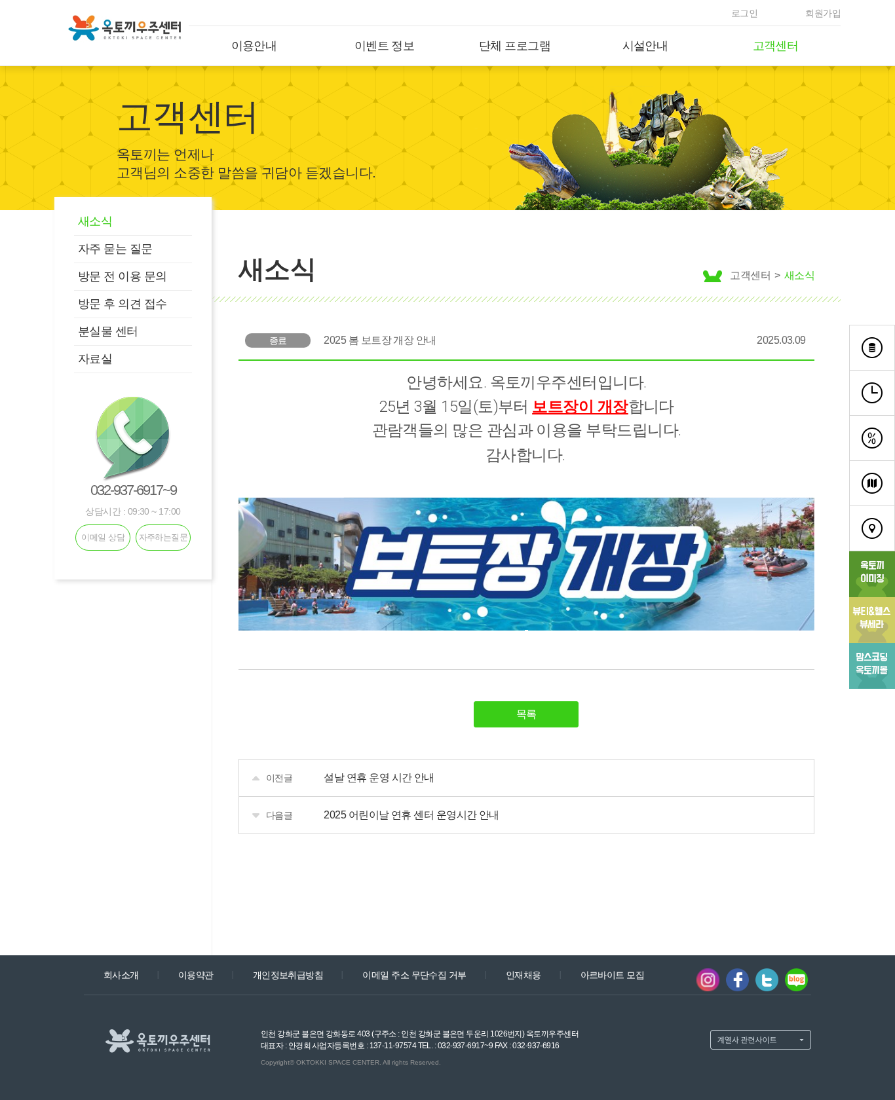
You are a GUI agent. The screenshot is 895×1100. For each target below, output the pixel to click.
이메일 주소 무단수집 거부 (414, 975)
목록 (526, 714)
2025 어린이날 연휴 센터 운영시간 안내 (411, 814)
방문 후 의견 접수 (122, 303)
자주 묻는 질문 (115, 248)
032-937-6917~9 (133, 490)
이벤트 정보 (384, 45)
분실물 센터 (108, 331)
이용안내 (254, 45)
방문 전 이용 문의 (122, 276)
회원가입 (823, 13)
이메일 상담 (102, 537)
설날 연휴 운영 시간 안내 (379, 777)
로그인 (744, 13)
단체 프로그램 (514, 45)
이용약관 (196, 975)
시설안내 (645, 45)
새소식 (95, 221)
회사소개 (121, 975)
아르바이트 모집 (613, 975)
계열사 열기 (760, 1040)
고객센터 (776, 45)
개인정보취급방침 (288, 975)
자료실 (95, 358)
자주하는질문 (163, 537)
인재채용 (523, 975)
